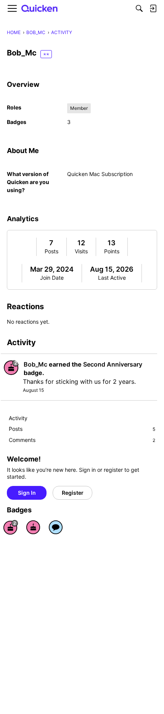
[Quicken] (39, 8)
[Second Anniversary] (10, 527)
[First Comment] (55, 527)
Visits (81, 251)
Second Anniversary (112, 364)
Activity (18, 418)
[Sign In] (153, 8)
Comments (82, 440)
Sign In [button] (27, 492)
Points (111, 251)
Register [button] (73, 492)
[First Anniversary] (33, 527)
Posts (51, 251)
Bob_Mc (35, 364)
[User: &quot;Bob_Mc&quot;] (11, 367)
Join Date (52, 277)
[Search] (139, 8)
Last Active (112, 277)
